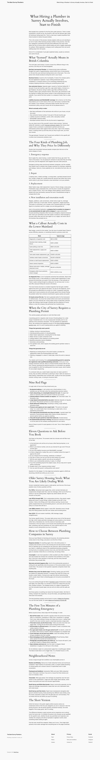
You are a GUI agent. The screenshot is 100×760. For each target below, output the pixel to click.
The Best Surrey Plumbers (15, 2)
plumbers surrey (54, 582)
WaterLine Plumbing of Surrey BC (57, 600)
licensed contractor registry (52, 125)
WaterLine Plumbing (63, 598)
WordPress (16, 752)
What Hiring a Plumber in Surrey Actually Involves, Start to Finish (75, 2)
